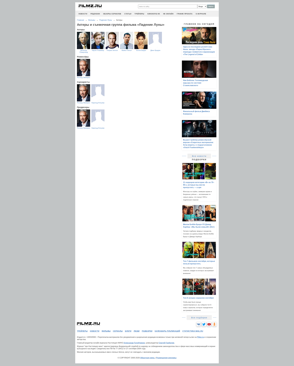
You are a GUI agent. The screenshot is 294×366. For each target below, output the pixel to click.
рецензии (95, 14)
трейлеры (139, 14)
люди (137, 331)
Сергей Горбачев (166, 343)
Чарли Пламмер (98, 50)
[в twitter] (204, 324)
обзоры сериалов (112, 14)
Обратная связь (147, 358)
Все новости (199, 156)
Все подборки (199, 317)
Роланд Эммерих (83, 77)
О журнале (201, 14)
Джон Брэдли (155, 50)
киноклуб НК (153, 14)
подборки (147, 331)
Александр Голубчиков (134, 343)
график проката (184, 14)
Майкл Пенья (127, 50)
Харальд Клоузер (97, 103)
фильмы (106, 331)
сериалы (118, 331)
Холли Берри (141, 50)
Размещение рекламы (166, 358)
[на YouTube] (209, 324)
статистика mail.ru (192, 331)
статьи (127, 14)
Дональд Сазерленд (83, 51)
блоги (128, 331)
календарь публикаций (167, 331)
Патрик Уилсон (112, 50)
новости (83, 14)
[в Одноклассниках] (214, 324)
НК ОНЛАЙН (168, 14)
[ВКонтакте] (198, 324)
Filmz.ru (200, 337)
